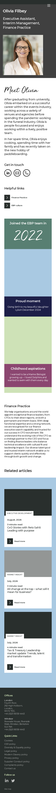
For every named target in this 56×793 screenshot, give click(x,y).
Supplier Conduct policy (17, 761)
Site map (7, 789)
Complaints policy (13, 765)
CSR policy (10, 744)
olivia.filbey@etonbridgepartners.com (17, 173)
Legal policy (10, 751)
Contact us (10, 768)
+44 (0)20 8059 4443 (26, 173)
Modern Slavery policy (16, 754)
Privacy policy (11, 758)
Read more (19, 541)
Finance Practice (19, 197)
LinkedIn (7, 173)
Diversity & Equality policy (17, 747)
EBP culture (16, 205)
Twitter (13, 780)
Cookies (8, 740)
